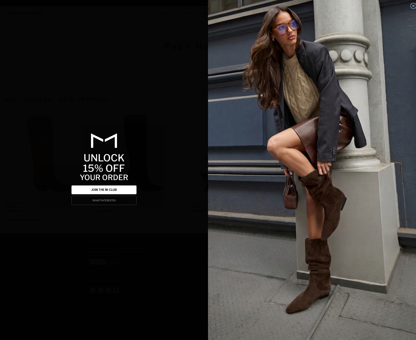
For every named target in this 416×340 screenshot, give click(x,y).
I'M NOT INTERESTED (104, 200)
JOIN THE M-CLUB (104, 189)
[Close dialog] (413, 5)
